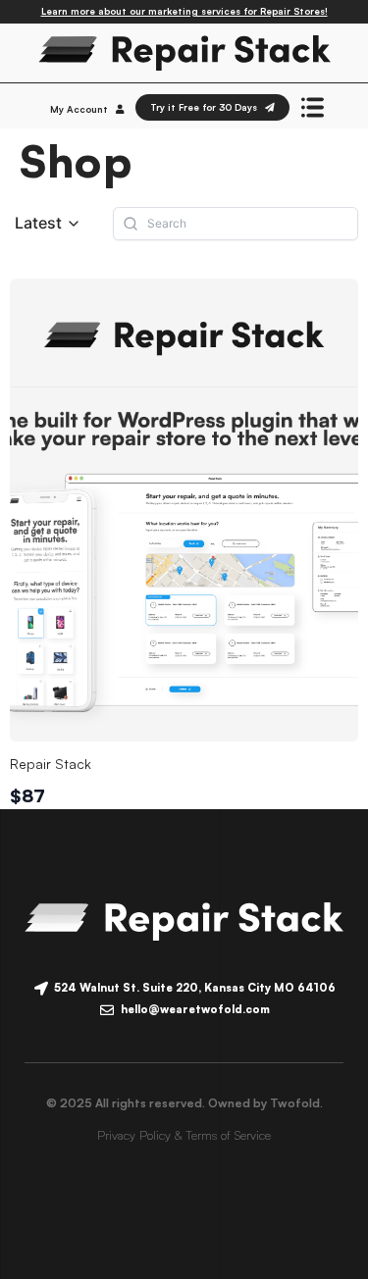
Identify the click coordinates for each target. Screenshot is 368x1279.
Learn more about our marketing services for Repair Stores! (184, 11)
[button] (48, 223)
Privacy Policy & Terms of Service (184, 1135)
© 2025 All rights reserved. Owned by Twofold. (184, 1103)
